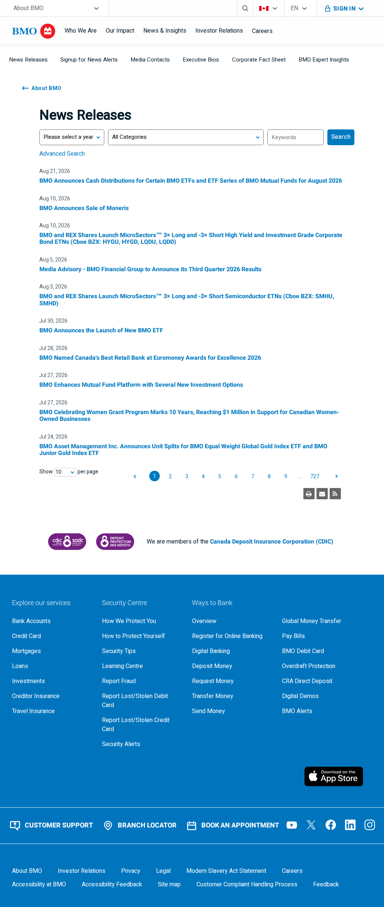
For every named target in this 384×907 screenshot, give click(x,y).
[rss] (335, 493)
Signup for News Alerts (89, 60)
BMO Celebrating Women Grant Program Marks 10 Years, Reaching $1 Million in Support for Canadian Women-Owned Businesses (189, 415)
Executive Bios (201, 60)
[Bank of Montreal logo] (34, 31)
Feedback (326, 884)
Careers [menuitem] (262, 31)
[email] (322, 493)
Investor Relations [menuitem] (219, 30)
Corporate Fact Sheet (259, 60)
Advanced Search (62, 153)
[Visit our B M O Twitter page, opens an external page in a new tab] (311, 825)
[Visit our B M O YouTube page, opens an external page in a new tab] (291, 825)
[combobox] (58, 8)
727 (314, 477)
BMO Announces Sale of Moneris (84, 208)
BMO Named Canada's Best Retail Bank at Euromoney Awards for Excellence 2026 (150, 357)
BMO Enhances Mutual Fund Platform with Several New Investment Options (141, 384)
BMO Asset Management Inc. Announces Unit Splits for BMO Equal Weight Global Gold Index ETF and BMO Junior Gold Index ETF (183, 450)
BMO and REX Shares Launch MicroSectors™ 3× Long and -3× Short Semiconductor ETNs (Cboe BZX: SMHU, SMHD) (186, 300)
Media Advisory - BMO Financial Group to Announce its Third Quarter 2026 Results (150, 269)
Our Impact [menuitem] (120, 30)
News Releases (28, 60)
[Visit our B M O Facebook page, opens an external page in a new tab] (331, 825)
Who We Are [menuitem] (80, 30)
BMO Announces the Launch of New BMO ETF (101, 330)
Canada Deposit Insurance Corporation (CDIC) (271, 541)
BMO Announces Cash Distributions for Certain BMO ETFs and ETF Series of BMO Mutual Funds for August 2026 (190, 180)
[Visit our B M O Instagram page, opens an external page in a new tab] (369, 825)
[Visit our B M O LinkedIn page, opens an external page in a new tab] (350, 825)
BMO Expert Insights (323, 60)
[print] (309, 493)
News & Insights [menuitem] (164, 30)
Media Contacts (150, 60)
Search (341, 136)
